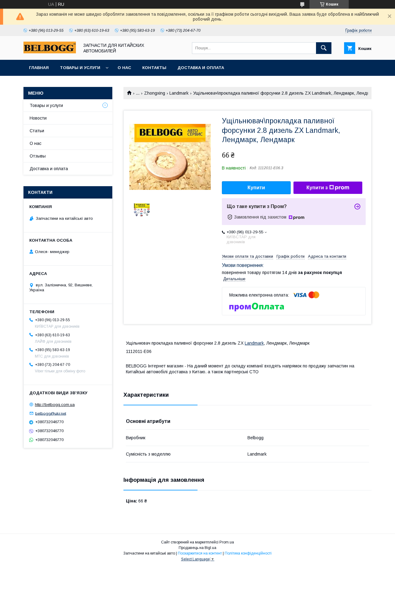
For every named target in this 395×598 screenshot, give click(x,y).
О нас (124, 67)
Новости (38, 118)
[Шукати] (323, 48)
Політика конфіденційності (248, 553)
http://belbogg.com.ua (55, 404)
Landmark (179, 93)
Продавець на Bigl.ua (197, 548)
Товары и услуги (80, 67)
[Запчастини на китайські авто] (49, 51)
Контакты (154, 67)
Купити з (317, 187)
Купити (256, 187)
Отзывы (38, 156)
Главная (39, 67)
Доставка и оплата (200, 67)
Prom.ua (226, 542)
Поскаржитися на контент (200, 553)
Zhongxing (154, 93)
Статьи (37, 130)
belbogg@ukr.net (50, 413)
